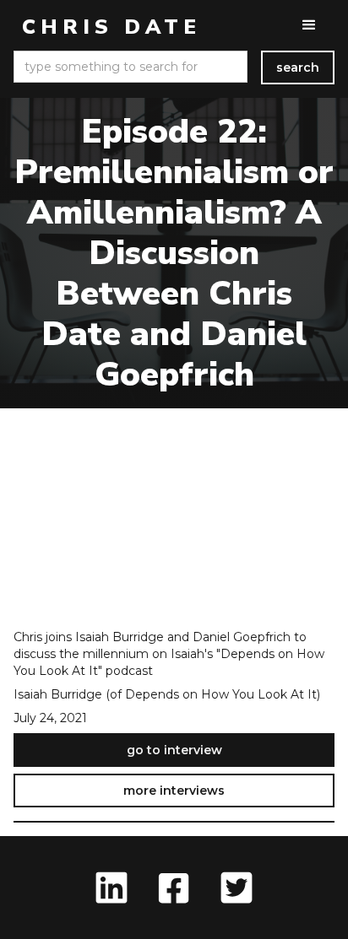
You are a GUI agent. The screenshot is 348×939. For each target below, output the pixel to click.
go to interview (174, 750)
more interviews (174, 790)
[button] (309, 25)
